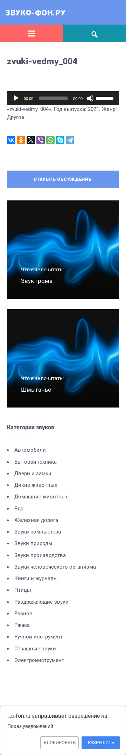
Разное (23, 613)
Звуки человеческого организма (55, 567)
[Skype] (60, 140)
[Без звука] (90, 98)
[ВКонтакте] (11, 140)
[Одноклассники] (21, 140)
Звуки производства (40, 555)
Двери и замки (32, 473)
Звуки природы (33, 543)
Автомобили (30, 450)
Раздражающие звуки (41, 602)
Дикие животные (35, 485)
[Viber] (40, 140)
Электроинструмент (39, 660)
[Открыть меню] (31, 33)
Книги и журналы (36, 578)
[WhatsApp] (50, 140)
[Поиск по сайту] (94, 33)
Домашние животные (41, 497)
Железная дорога (36, 520)
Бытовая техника (35, 462)
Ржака (22, 625)
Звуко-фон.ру (35, 12)
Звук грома (36, 280)
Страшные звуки (35, 648)
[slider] (105, 97)
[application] (63, 98)
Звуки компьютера (37, 532)
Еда (18, 508)
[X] (31, 140)
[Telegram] (70, 140)
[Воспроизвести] (16, 98)
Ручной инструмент (38, 637)
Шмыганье (36, 389)
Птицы (22, 590)
